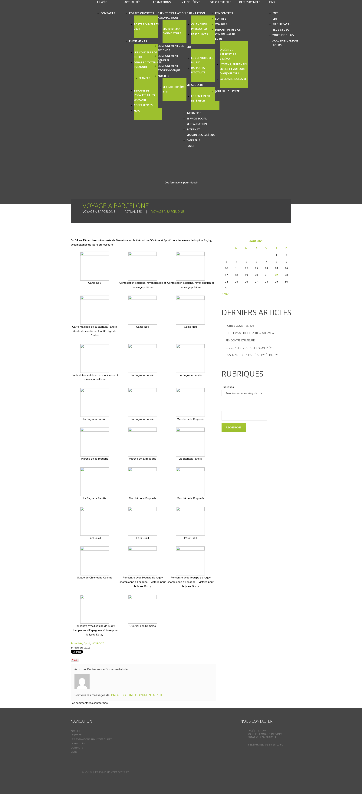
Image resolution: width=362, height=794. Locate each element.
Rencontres (224, 13)
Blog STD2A (280, 29)
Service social (196, 118)
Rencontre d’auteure (240, 340)
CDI (188, 47)
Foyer (190, 146)
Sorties (220, 18)
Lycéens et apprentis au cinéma (229, 54)
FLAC (137, 110)
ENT (275, 13)
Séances (144, 78)
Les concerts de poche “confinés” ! (250, 348)
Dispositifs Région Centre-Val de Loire (228, 34)
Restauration (196, 124)
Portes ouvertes (141, 13)
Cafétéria (193, 140)
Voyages (221, 24)
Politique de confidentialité (112, 772)
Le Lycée (76, 735)
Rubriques (228, 386)
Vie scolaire (194, 85)
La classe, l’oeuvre (233, 79)
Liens (74, 752)
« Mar (225, 293)
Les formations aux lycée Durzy (91, 739)
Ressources (199, 34)
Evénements (138, 41)
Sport (87, 643)
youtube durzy (283, 35)
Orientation (195, 13)
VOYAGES (98, 643)
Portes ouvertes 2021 (240, 325)
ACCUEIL (76, 731)
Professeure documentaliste (107, 669)
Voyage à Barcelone (99, 211)
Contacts (107, 13)
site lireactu (281, 24)
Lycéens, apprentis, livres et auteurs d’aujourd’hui (233, 68)
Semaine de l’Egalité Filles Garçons (144, 95)
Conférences (143, 105)
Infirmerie (193, 113)
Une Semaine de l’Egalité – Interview (250, 333)
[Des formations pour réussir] (76, 772)
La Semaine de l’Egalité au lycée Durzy (252, 355)
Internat (193, 129)
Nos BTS (163, 76)
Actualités (133, 211)
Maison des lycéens (200, 135)
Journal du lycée (227, 91)
